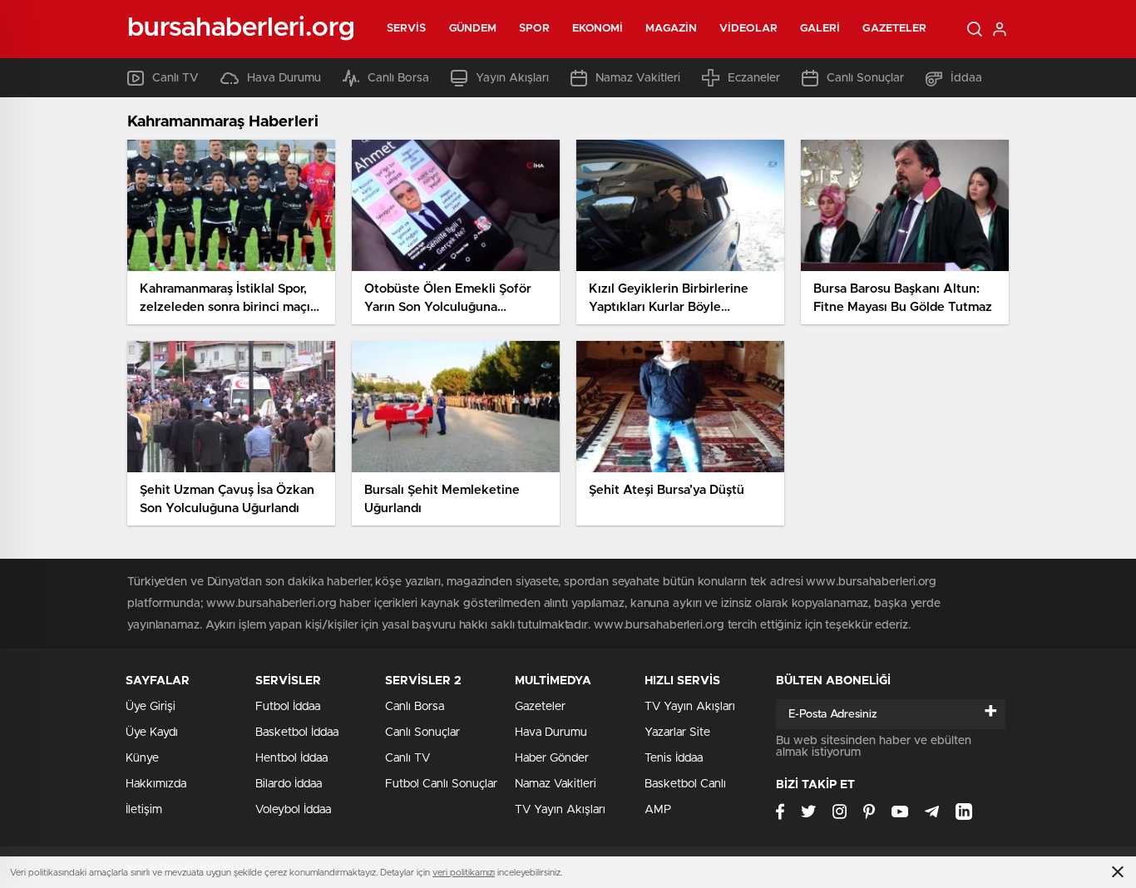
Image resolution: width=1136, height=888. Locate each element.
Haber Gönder (552, 758)
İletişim (144, 810)
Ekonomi (598, 28)
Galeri (820, 28)
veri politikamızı (463, 872)
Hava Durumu (284, 78)
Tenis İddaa (674, 758)
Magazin (671, 28)
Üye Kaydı (152, 732)
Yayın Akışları (512, 78)
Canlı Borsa (398, 78)
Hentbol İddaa (291, 758)
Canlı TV (175, 78)
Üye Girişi (150, 707)
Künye (142, 758)
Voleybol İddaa (293, 810)
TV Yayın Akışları (560, 810)
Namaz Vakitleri (637, 78)
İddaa (966, 78)
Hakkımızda (156, 784)
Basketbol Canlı (685, 784)
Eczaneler (754, 78)
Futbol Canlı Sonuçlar (441, 784)
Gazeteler (894, 28)
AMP (658, 810)
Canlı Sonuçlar (865, 78)
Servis (407, 28)
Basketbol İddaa (296, 732)
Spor (534, 28)
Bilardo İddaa (288, 784)
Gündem (473, 28)
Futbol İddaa (287, 707)
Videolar (748, 28)
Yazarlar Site (677, 732)
